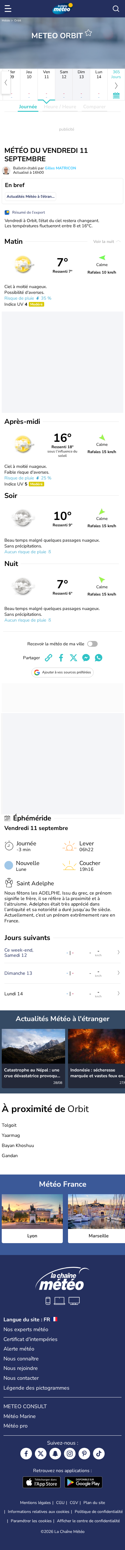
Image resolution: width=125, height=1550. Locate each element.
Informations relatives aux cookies (38, 1511)
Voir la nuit (104, 241)
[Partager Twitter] (73, 658)
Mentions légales (35, 1502)
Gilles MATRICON (60, 168)
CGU (60, 1502)
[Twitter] (41, 1453)
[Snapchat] (55, 1453)
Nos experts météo (25, 1329)
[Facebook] (26, 1453)
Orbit (17, 21)
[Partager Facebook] (61, 658)
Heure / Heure (60, 106)
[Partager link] (48, 658)
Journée (28, 106)
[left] (5, 82)
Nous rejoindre (20, 1368)
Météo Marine (19, 1416)
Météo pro (15, 1425)
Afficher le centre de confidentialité (88, 1521)
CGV (74, 1502)
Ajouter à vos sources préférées (66, 672)
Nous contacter (21, 1378)
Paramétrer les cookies (31, 1521)
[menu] (9, 8)
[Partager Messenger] (86, 658)
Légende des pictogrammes (36, 1387)
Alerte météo (18, 1348)
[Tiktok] (99, 1453)
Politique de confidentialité (99, 1511)
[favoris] (88, 33)
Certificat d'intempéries (30, 1339)
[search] (116, 8)
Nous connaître (21, 1358)
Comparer (94, 106)
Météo (6, 21)
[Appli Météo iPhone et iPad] (41, 1482)
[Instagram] (70, 1453)
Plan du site (94, 1502)
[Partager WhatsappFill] (98, 658)
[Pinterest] (84, 1453)
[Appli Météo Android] (83, 1482)
